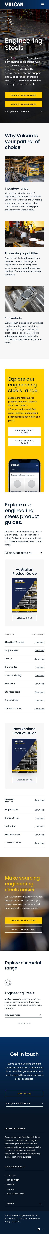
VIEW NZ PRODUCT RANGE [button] (24, 442)
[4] (27, 1024)
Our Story (11, 1175)
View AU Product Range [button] (23, 95)
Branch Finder (13, 1180)
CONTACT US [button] (24, 1094)
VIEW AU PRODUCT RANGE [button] (24, 431)
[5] (29, 1024)
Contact (11, 1189)
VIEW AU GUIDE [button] (24, 618)
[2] (21, 1024)
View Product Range (15, 1194)
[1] (19, 1024)
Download (39, 642)
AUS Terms (23, 1218)
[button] (42, 4)
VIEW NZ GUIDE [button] (24, 780)
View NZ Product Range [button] (23, 104)
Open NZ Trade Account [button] (24, 920)
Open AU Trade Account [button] (23, 929)
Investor (10, 1184)
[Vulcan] (14, 4)
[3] (24, 1024)
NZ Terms (16, 1221)
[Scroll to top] (44, 1229)
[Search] (24, 1203)
